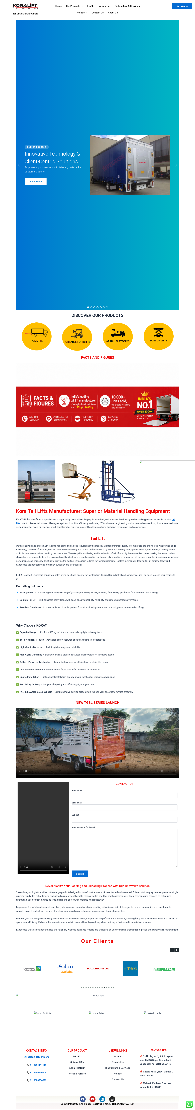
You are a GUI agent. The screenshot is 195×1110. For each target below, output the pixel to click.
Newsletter (104, 6)
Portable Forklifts (77, 1073)
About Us (113, 12)
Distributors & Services (127, 6)
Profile (90, 6)
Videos (81, 12)
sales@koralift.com (38, 1057)
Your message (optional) (83, 827)
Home (58, 6)
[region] (97, 165)
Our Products (73, 6)
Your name (77, 790)
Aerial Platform (77, 1068)
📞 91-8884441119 (36, 1064)
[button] (74, 6)
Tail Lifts (77, 1056)
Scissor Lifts (77, 1062)
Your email (77, 802)
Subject (75, 815)
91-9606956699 (38, 1080)
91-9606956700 (38, 1072)
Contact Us (98, 12)
